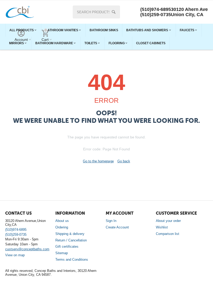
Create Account (117, 227)
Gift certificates (66, 246)
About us (62, 221)
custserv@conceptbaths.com (27, 249)
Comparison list (167, 234)
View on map (15, 255)
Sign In (111, 221)
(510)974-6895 (155, 9)
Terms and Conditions (71, 259)
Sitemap (61, 253)
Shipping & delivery (69, 234)
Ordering (61, 227)
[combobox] (96, 11)
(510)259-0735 (155, 14)
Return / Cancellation (71, 240)
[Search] (113, 12)
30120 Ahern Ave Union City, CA (189, 12)
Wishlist (162, 227)
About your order (168, 221)
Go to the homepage (98, 161)
